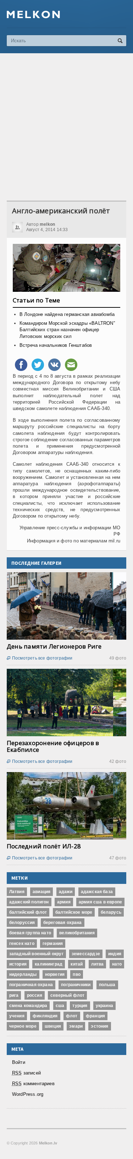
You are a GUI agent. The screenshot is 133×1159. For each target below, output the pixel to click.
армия (64, 902)
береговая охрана (62, 922)
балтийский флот (28, 912)
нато (117, 964)
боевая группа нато (30, 932)
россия (34, 995)
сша (60, 1005)
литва (97, 964)
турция (79, 1005)
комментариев (33, 1083)
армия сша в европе (100, 902)
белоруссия (22, 922)
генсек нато (21, 943)
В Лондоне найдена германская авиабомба (67, 314)
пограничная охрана (31, 984)
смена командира (28, 1005)
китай (77, 964)
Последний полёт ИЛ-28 (44, 846)
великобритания (77, 932)
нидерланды (23, 974)
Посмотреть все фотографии (40, 658)
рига (14, 995)
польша (107, 984)
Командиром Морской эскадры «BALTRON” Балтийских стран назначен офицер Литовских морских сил (67, 330)
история (18, 964)
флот (72, 1015)
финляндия (45, 1015)
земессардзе (86, 953)
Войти (18, 1062)
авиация (41, 891)
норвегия (55, 974)
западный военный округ (36, 953)
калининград (48, 964)
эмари (76, 1026)
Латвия (16, 891)
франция (95, 1015)
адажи (66, 891)
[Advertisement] (66, 126)
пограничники (75, 984)
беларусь (111, 912)
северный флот (67, 995)
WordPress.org (28, 1094)
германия (53, 943)
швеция (53, 1026)
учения (16, 1015)
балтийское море (74, 912)
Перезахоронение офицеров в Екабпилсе (53, 746)
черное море (23, 1026)
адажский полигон (29, 902)
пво (77, 974)
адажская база (97, 891)
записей (26, 1073)
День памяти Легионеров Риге (54, 646)
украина (104, 1005)
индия (114, 953)
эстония (99, 1026)
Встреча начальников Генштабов (56, 345)
